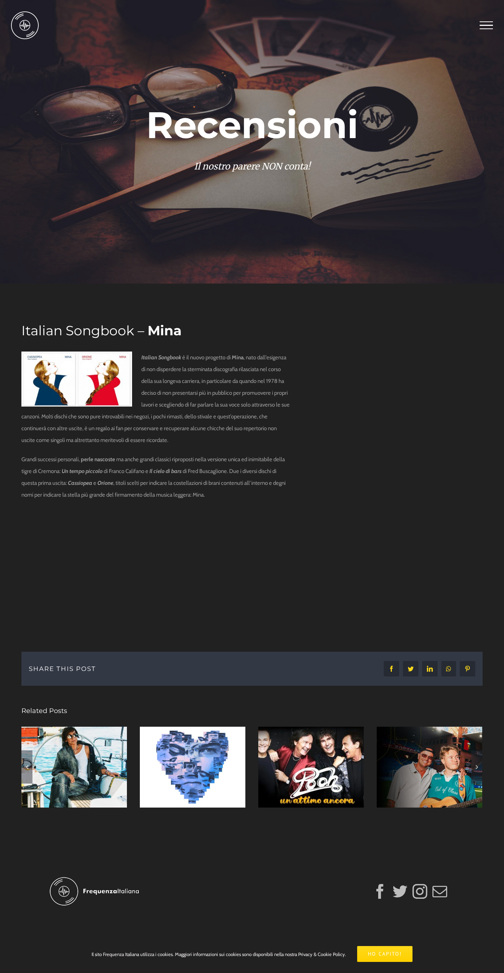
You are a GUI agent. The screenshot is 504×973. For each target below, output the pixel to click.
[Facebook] (380, 891)
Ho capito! (385, 953)
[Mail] (439, 891)
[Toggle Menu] (486, 25)
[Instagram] (419, 891)
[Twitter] (400, 891)
